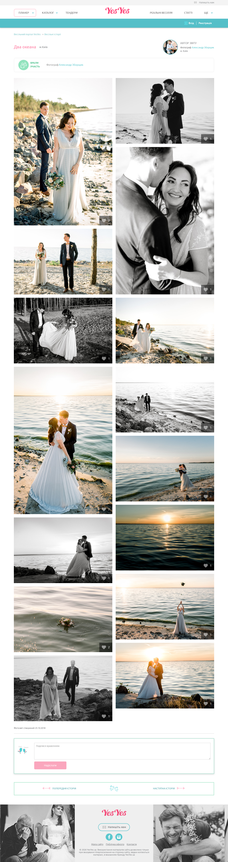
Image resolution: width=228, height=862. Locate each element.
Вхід (191, 23)
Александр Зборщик (203, 47)
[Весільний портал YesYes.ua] (117, 12)
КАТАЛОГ (48, 13)
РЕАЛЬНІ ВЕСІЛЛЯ (161, 13)
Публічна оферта (115, 844)
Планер (24, 13)
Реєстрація (205, 23)
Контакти (132, 844)
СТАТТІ (188, 13)
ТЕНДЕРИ (72, 13)
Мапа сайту (97, 844)
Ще (206, 13)
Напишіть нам (206, 2)
